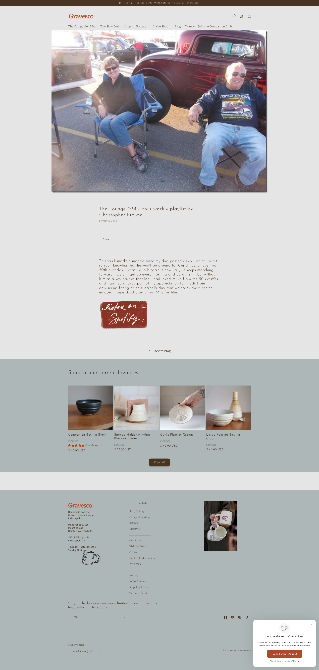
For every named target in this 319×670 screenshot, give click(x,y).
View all (159, 462)
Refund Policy (137, 581)
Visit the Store (137, 546)
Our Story (135, 540)
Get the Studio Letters (142, 558)
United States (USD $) (84, 651)
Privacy (133, 575)
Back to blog (161, 351)
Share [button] (106, 239)
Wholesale (135, 563)
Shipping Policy (138, 587)
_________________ (140, 534)
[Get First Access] (124, 617)
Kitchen (134, 523)
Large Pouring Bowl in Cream (223, 436)
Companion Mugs (139, 517)
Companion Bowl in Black (87, 434)
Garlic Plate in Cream (176, 434)
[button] (136, 26)
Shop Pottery (137, 511)
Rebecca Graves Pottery (240, 650)
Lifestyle (134, 528)
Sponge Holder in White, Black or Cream (133, 436)
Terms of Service (139, 593)
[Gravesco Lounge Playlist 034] (124, 332)
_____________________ (142, 569)
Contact (133, 552)
